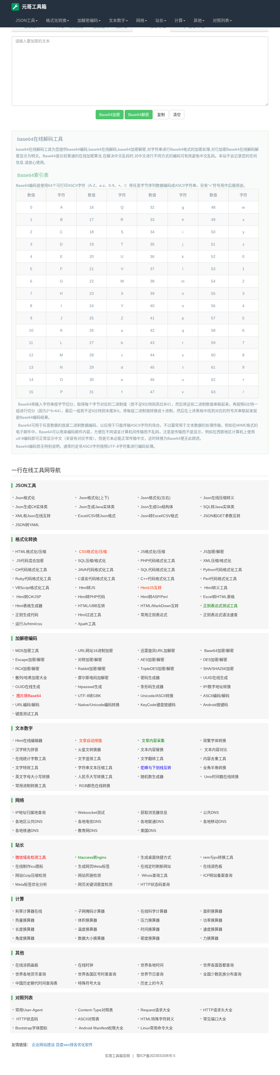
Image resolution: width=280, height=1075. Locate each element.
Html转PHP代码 (91, 597)
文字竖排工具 (89, 758)
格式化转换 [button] (56, 20)
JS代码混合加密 (29, 560)
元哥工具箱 (34, 7)
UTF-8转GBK (89, 696)
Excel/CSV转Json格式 (97, 516)
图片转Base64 (28, 696)
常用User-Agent (29, 1010)
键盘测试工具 (26, 714)
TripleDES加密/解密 (157, 668)
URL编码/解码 (27, 705)
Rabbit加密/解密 (92, 668)
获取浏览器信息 (154, 812)
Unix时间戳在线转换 (221, 776)
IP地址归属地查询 (30, 812)
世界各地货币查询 (30, 974)
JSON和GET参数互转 (221, 516)
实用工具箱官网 (117, 1056)
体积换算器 (87, 920)
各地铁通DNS (27, 830)
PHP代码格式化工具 (158, 560)
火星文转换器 (89, 749)
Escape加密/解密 (30, 659)
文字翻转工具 (152, 758)
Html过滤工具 (89, 615)
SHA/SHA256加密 (218, 668)
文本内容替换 (152, 749)
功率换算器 (212, 920)
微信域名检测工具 (30, 857)
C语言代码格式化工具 (96, 578)
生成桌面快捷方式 (156, 857)
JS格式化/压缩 (153, 551)
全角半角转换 (214, 767)
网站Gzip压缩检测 (30, 875)
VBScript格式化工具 (32, 587)
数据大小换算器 (91, 938)
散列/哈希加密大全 (31, 677)
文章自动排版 (90, 740)
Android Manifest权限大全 (100, 1028)
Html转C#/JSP (28, 597)
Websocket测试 (91, 812)
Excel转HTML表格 (219, 597)
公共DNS (211, 812)
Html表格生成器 (28, 606)
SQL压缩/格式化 (92, 560)
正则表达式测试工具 (220, 606)
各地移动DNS (214, 821)
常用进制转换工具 (30, 785)
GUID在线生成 (27, 686)
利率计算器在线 (28, 911)
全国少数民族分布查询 (222, 974)
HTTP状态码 (26, 1019)
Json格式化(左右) (156, 498)
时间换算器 (150, 929)
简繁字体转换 (214, 740)
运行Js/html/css (28, 624)
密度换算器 (150, 938)
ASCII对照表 (88, 1019)
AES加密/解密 (152, 659)
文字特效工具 (26, 767)
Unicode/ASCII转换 (157, 696)
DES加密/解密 (215, 659)
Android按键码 (215, 705)
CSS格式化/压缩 (92, 551)
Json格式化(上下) (93, 498)
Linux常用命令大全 (157, 1028)
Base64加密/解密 (218, 650)
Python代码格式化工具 (222, 569)
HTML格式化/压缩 (30, 551)
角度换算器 (24, 938)
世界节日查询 (152, 974)
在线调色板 (212, 866)
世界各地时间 (152, 965)
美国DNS (148, 830)
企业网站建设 (43, 1044)
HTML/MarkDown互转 (160, 606)
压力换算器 (150, 920)
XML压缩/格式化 (217, 560)
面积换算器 (212, 911)
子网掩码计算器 (91, 911)
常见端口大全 (214, 1019)
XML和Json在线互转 (33, 516)
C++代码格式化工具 (157, 578)
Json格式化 (25, 498)
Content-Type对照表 (95, 1010)
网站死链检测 (89, 875)
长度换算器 (24, 929)
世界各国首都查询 (218, 965)
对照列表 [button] (221, 20)
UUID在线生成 (215, 677)
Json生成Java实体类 (96, 507)
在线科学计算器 (154, 911)
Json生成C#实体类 (31, 507)
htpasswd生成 (90, 686)
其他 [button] (198, 20)
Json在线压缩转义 (218, 498)
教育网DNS (87, 830)
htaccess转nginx (92, 857)
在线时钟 (85, 965)
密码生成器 (150, 677)
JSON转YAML (27, 525)
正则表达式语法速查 (220, 615)
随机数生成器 (152, 776)
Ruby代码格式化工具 (33, 578)
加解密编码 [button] (87, 20)
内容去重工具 (214, 758)
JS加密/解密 (213, 551)
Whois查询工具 (154, 875)
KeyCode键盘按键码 (158, 705)
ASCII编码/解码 (216, 696)
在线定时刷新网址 (156, 866)
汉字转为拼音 (26, 749)
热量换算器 (24, 920)
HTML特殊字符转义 (157, 1019)
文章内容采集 (153, 740)
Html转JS (86, 587)
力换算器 (210, 938)
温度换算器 (87, 929)
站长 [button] (159, 20)
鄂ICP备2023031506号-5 (155, 1056)
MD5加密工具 (27, 650)
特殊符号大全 (89, 983)
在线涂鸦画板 (26, 965)
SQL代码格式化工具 (158, 569)
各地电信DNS (89, 821)
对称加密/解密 (90, 659)
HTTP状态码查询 (155, 884)
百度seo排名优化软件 (74, 1044)
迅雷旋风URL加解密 (158, 650)
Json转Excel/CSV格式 (159, 516)
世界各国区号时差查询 (97, 974)
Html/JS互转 (151, 587)
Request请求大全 (155, 1010)
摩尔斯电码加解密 (93, 677)
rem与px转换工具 (218, 857)
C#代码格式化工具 (31, 569)
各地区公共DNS (28, 821)
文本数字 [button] (117, 20)
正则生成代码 (26, 615)
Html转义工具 (215, 587)
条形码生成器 (152, 686)
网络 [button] (140, 20)
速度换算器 (212, 929)
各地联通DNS (152, 821)
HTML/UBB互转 (91, 606)
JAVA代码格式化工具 (95, 569)
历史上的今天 (152, 983)
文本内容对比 (215, 749)
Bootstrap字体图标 (31, 1028)
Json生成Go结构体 (157, 507)
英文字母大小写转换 (32, 776)
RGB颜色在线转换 (94, 785)
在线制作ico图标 (29, 866)
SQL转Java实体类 (218, 507)
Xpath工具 (87, 624)
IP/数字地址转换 (217, 686)
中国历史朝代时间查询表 (36, 983)
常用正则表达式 (154, 615)
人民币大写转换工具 (95, 776)
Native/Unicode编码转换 (98, 705)
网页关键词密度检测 (95, 884)
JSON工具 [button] (25, 20)
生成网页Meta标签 (94, 866)
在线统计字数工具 (30, 758)
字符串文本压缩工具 (95, 767)
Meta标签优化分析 (31, 884)
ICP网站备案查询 (217, 875)
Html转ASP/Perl (154, 597)
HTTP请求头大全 (217, 1010)
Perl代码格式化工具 (220, 578)
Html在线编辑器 (28, 740)
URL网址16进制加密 (95, 650)
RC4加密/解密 (27, 668)
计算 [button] (178, 20)
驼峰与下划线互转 (156, 767)
